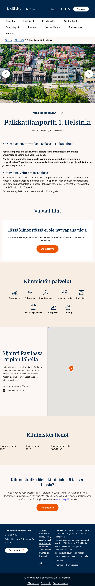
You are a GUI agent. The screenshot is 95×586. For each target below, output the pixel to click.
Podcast (10, 33)
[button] (66, 9)
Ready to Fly (48, 21)
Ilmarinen (32, 27)
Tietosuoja (46, 583)
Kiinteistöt (28, 21)
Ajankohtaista (71, 21)
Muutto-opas (75, 27)
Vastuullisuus (53, 27)
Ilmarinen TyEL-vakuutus (66, 565)
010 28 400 (11, 534)
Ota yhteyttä (12, 27)
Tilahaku (81, 9)
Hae (51, 9)
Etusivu (8, 40)
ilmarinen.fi (60, 560)
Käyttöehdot (33, 583)
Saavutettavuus (60, 583)
